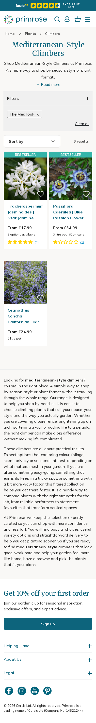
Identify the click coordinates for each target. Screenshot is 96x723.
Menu (89, 21)
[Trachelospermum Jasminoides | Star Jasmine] (25, 178)
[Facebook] (10, 690)
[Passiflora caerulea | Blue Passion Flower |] (70, 178)
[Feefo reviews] (48, 5)
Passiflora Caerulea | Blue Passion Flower (68, 212)
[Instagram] (22, 690)
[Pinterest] (48, 690)
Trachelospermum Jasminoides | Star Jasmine (26, 212)
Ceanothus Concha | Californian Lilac (23, 316)
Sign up (48, 623)
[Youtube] (35, 690)
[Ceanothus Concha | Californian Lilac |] (25, 258)
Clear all (82, 123)
